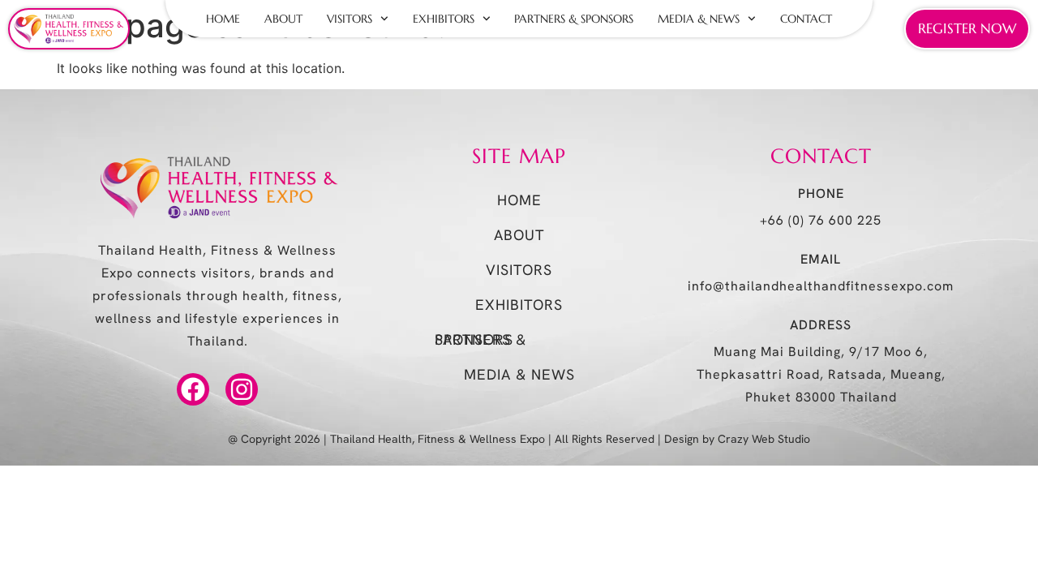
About (283, 18)
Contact (806, 18)
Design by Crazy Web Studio (737, 439)
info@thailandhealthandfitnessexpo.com (821, 285)
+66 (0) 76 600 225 (820, 220)
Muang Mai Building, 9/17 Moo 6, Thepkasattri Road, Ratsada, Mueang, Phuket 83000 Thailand (821, 374)
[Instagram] (241, 389)
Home (223, 18)
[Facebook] (193, 389)
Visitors (349, 18)
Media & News (699, 18)
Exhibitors (443, 18)
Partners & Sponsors (573, 18)
